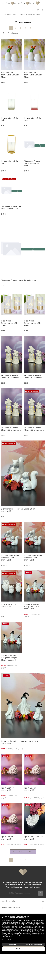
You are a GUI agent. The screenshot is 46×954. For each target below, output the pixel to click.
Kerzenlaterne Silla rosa (32, 119)
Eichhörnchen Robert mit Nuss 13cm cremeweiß (10, 558)
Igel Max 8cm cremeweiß (7, 838)
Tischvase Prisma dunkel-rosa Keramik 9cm (33, 163)
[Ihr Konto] (38, 10)
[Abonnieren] (40, 893)
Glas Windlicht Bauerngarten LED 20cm (32, 323)
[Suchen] (33, 10)
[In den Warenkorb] (39, 145)
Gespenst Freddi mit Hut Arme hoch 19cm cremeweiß (19, 742)
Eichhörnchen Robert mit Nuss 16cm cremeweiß (33, 558)
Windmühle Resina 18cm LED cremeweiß (11, 376)
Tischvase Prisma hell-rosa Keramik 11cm (11, 207)
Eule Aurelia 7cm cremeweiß (8, 605)
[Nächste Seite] (35, 28)
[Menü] (3, 3)
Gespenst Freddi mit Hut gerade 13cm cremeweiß (33, 606)
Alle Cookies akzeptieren (23, 949)
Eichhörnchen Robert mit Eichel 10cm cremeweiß (18, 510)
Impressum (13, 940)
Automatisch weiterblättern (23, 852)
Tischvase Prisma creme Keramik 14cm (18, 280)
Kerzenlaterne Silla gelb (9, 162)
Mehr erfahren (35, 887)
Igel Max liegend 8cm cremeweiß (33, 838)
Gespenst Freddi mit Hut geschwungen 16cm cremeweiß (10, 658)
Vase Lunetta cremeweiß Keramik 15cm (33, 75)
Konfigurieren (13, 944)
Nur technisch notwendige (34, 944)
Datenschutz (5, 940)
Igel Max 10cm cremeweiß (7, 789)
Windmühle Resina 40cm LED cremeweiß (34, 429)
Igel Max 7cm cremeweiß (30, 789)
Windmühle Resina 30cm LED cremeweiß (11, 429)
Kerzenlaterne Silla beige (9, 119)
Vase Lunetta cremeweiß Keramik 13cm (10, 75)
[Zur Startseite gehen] (22, 3)
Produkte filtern (24, 22)
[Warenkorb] (43, 10)
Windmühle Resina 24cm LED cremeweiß (34, 376)
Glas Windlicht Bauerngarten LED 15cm (9, 323)
